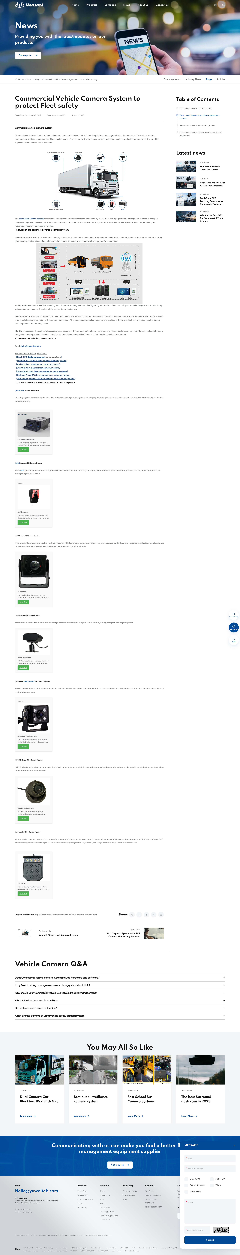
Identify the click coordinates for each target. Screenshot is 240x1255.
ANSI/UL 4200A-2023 (87, 1251)
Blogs (37, 79)
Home (75, 5)
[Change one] (221, 1230)
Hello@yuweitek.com (36, 1191)
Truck (102, 1191)
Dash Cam (82, 1191)
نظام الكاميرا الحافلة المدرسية (170, 1248)
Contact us (162, 5)
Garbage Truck (107, 1211)
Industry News (193, 79)
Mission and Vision (153, 1195)
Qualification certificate (151, 1201)
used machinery (111, 1248)
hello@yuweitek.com (31, 346)
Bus (101, 1203)
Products (91, 5)
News (126, 5)
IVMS (133, 1248)
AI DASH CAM (28, 1248)
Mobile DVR (19, 390)
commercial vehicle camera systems (54, 1251)
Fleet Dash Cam (96, 1248)
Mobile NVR (124, 1248)
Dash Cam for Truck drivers (148, 1248)
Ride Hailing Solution (109, 1216)
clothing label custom (131, 1251)
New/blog (128, 1186)
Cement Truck (106, 1220)
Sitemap (107, 1235)
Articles (221, 79)
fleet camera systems (31, 1251)
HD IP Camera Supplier (79, 1248)
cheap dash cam (62, 1248)
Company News (172, 79)
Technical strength (153, 1207)
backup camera (29, 681)
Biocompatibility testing (44, 1248)
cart (223, 5)
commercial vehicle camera (31, 219)
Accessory (82, 1207)
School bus (105, 1195)
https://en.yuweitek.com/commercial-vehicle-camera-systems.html (66, 915)
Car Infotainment (85, 1199)
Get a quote (25, 55)
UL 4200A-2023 (103, 1251)
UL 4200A (73, 1251)
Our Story (149, 1191)
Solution (104, 1186)
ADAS (17, 463)
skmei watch (116, 1251)
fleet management (36, 357)
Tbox (80, 1203)
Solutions (110, 5)
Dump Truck (105, 1207)
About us (143, 5)
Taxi (102, 1199)
